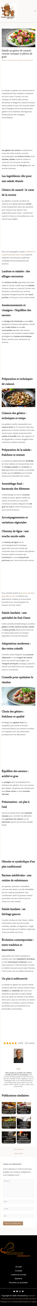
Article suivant (19, 1153)
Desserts (18, 1278)
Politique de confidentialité (11, 1302)
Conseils (18, 1271)
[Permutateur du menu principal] (35, 11)
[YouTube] (14, 1291)
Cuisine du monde (22, 60)
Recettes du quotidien (18, 1282)
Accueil (18, 1267)
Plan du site (30, 1299)
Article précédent (18, 1149)
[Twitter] (23, 1291)
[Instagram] (20, 1291)
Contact (20, 1299)
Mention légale (30, 1302)
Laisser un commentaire (8, 60)
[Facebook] (17, 1291)
